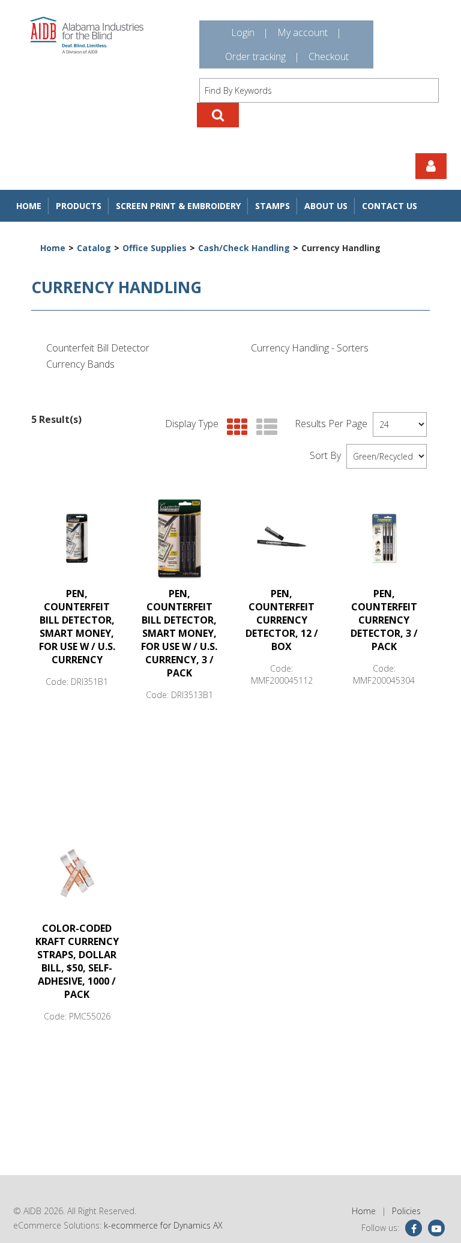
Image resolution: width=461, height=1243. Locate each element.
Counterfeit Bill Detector (97, 347)
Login (243, 32)
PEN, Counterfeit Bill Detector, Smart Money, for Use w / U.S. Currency (77, 626)
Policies (406, 1211)
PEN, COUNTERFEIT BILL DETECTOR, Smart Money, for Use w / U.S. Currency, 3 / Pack (179, 633)
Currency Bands (80, 364)
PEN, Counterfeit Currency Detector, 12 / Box (282, 620)
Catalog (94, 248)
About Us (326, 205)
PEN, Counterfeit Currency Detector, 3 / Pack (384, 620)
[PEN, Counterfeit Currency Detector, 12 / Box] (281, 538)
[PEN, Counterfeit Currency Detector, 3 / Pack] (384, 538)
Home (28, 205)
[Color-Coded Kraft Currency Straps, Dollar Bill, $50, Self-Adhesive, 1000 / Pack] (76, 873)
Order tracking (255, 56)
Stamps (272, 205)
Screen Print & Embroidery (178, 205)
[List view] (263, 427)
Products (78, 205)
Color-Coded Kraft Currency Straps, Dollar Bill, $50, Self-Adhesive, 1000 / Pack (77, 961)
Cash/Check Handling (244, 248)
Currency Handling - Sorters (310, 347)
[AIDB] (86, 35)
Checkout (329, 56)
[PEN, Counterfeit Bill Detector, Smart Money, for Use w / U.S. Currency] (76, 538)
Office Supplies (154, 248)
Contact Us (389, 205)
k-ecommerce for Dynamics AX (163, 1225)
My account (302, 32)
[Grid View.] (234, 427)
